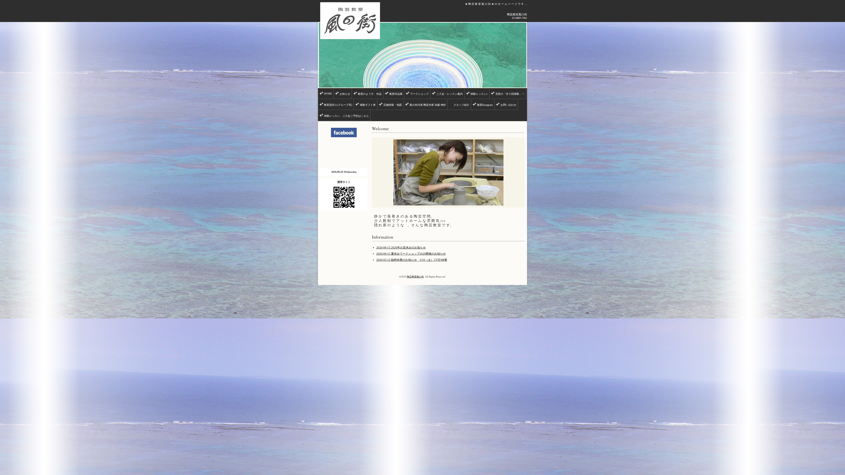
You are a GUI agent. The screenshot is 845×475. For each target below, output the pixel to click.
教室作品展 (395, 93)
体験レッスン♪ (479, 93)
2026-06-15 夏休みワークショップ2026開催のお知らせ (411, 253)
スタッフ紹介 (461, 104)
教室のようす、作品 (370, 93)
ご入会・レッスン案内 (449, 93)
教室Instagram (485, 104)
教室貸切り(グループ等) (338, 104)
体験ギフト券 (368, 104)
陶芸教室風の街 (415, 276)
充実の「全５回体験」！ (509, 93)
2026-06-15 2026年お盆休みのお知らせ (401, 247)
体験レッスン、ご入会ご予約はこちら (346, 115)
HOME (328, 93)
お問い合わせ (508, 104)
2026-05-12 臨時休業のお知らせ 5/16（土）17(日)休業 (411, 259)
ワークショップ (419, 93)
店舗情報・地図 (392, 104)
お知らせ (345, 93)
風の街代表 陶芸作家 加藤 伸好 (428, 104)
